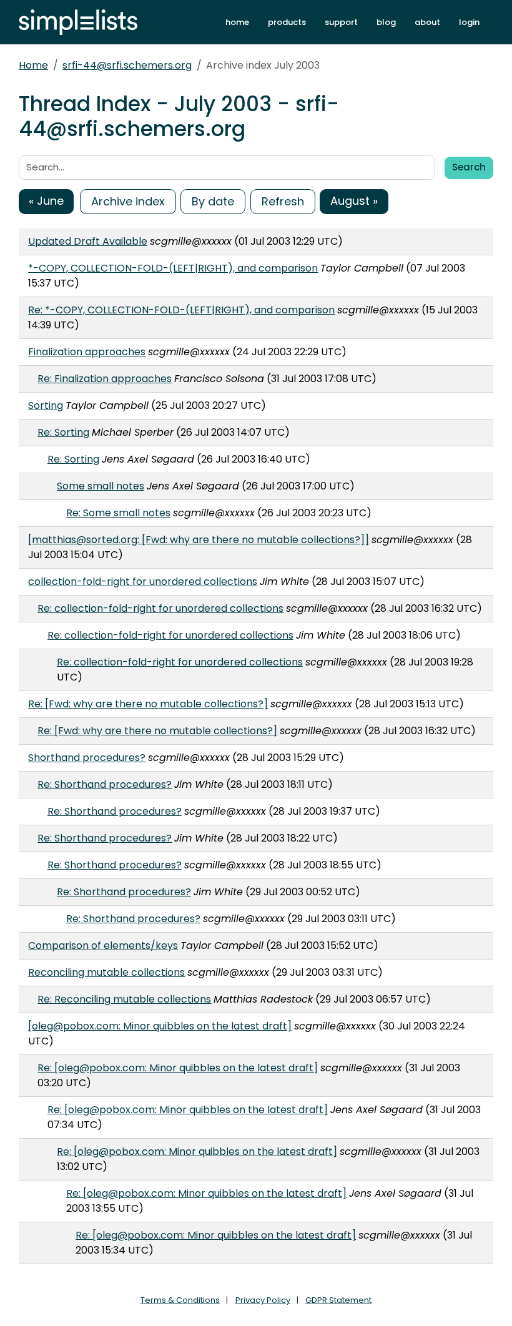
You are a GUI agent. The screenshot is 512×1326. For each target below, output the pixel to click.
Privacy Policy (262, 1300)
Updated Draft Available (87, 241)
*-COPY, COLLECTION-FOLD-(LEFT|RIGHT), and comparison (173, 268)
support (341, 22)
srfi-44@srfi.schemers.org (127, 65)
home (237, 22)
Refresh (283, 201)
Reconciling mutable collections (106, 972)
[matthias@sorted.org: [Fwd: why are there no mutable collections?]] (198, 540)
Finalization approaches (86, 352)
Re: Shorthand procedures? (104, 784)
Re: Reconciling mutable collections (124, 999)
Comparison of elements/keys (103, 945)
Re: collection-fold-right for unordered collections (160, 608)
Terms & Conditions (180, 1300)
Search (469, 167)
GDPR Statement (338, 1300)
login (469, 22)
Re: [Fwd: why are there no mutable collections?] (148, 704)
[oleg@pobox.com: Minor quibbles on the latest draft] (160, 1026)
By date (213, 201)
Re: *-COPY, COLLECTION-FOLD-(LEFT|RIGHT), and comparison (181, 310)
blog (386, 22)
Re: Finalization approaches (104, 378)
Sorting (45, 405)
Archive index (128, 201)
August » (354, 201)
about (427, 22)
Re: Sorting (63, 432)
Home (33, 65)
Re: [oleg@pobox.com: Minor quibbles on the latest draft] (177, 1068)
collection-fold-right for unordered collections (142, 581)
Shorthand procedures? (86, 757)
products (287, 22)
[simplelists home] (78, 22)
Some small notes (100, 486)
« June (46, 201)
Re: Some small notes (118, 513)
